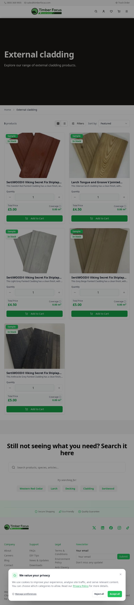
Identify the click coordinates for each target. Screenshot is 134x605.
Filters (80, 123)
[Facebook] (111, 528)
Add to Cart (37, 218)
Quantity (10, 191)
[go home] (46, 11)
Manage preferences (25, 594)
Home (7, 109)
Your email (82, 550)
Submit (123, 556)
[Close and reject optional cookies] (120, 574)
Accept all (115, 593)
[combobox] (114, 123)
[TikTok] (128, 528)
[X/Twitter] (94, 528)
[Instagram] (119, 528)
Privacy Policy (80, 586)
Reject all (99, 593)
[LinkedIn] (102, 528)
